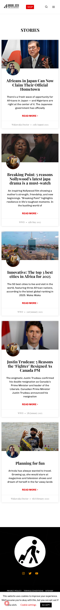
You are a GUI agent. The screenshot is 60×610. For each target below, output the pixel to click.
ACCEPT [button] (46, 605)
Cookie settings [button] (28, 604)
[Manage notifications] (6, 603)
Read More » (30, 115)
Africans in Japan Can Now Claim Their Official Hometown (30, 85)
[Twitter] (30, 573)
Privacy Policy (14, 591)
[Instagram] (23, 573)
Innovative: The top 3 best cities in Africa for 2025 (30, 274)
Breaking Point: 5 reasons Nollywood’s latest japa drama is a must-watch (30, 178)
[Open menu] (53, 6)
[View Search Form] (46, 7)
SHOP (30, 7)
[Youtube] (37, 573)
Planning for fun (30, 463)
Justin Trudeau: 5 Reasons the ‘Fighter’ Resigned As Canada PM (30, 366)
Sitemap (49, 591)
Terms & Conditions (33, 591)
